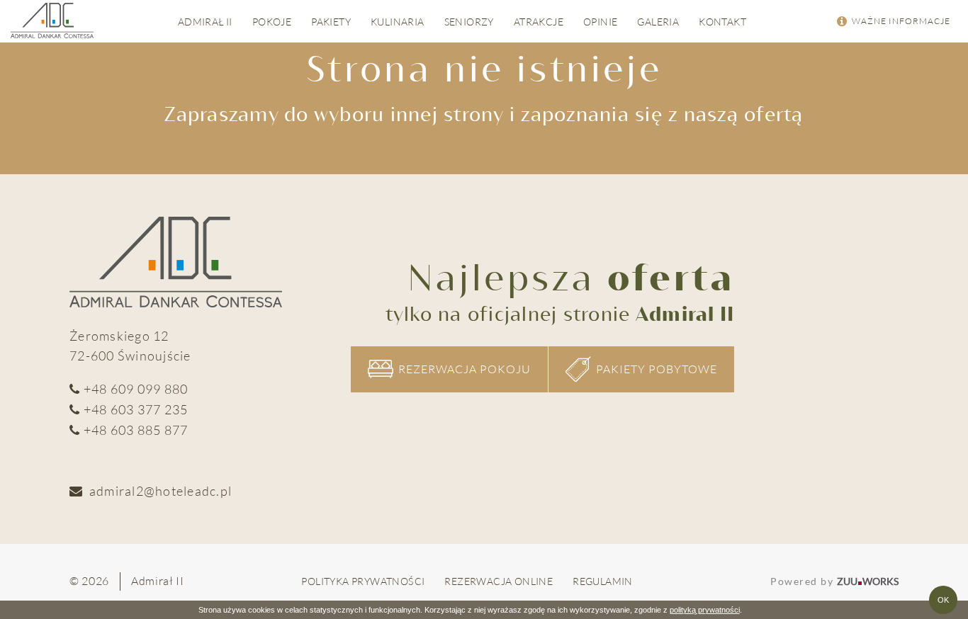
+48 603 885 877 (136, 430)
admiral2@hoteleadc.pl (160, 491)
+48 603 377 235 (136, 409)
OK (943, 600)
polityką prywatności (705, 610)
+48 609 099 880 (136, 389)
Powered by (834, 581)
